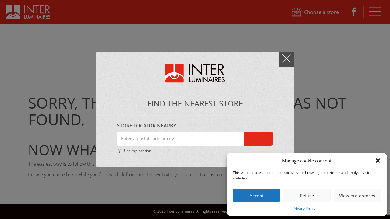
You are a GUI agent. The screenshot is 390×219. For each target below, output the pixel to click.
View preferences (357, 196)
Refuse (307, 196)
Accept (257, 196)
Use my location (137, 150)
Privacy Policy (303, 208)
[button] (378, 161)
